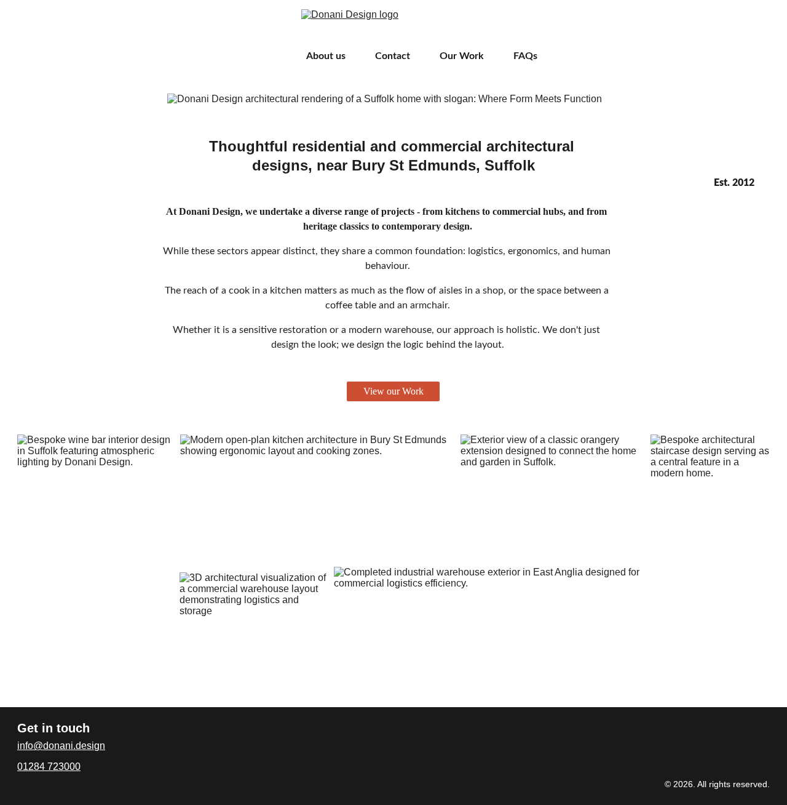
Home (263, 56)
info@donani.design (61, 745)
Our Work (462, 56)
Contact (392, 56)
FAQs (525, 56)
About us (326, 56)
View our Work (393, 391)
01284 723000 (49, 766)
